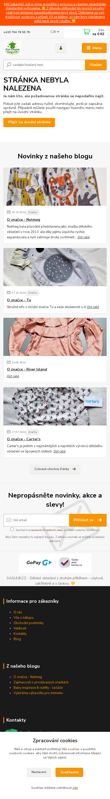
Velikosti (20, 628)
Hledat (96, 64)
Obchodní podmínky (29, 623)
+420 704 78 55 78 (16, 32)
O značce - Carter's (23, 439)
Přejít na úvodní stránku (29, 122)
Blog (17, 639)
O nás (18, 612)
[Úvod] (24, 48)
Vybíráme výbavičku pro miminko (38, 693)
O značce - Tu (19, 300)
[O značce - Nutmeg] (55, 187)
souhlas (74, 749)
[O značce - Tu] (55, 267)
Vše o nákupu (24, 617)
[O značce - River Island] (55, 337)
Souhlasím (69, 772)
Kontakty (20, 633)
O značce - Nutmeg (23, 220)
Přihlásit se (84, 520)
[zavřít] (104, 5)
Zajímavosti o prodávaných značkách (41, 682)
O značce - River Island (27, 369)
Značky (32, 212)
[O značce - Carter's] (55, 406)
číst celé (84, 237)
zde (75, 788)
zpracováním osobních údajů (47, 530)
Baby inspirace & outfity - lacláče (38, 687)
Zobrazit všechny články (51, 469)
